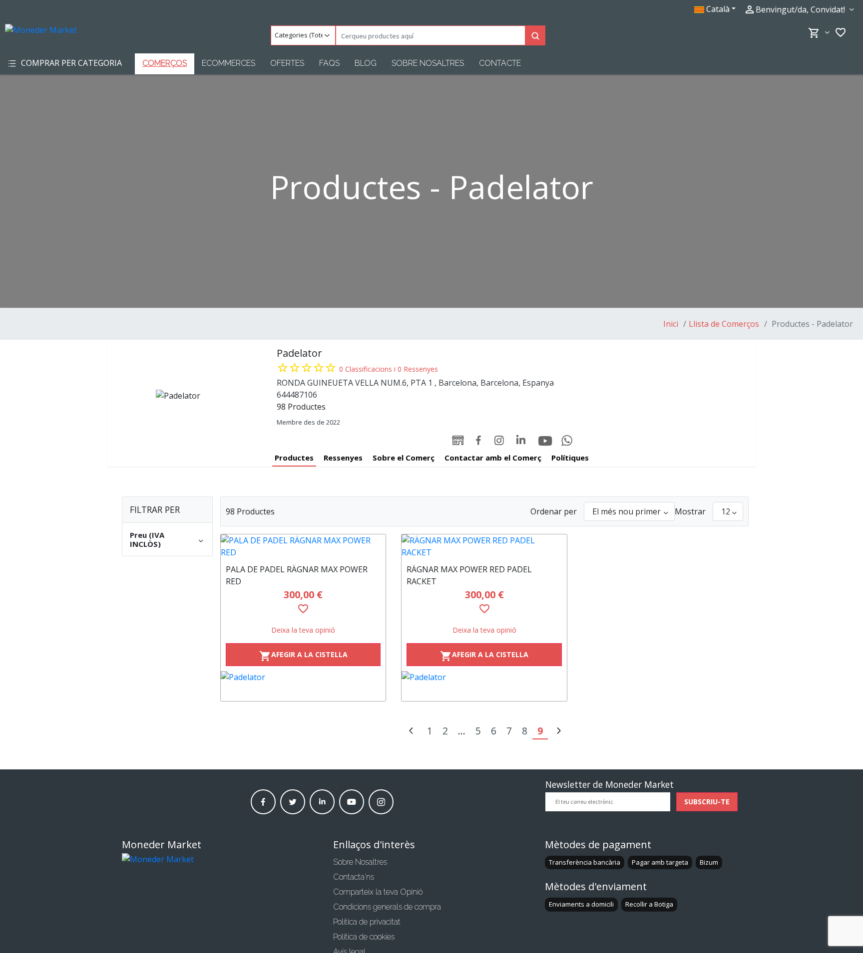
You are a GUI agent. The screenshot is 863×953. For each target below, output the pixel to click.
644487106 (297, 394)
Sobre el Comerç (403, 458)
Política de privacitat (367, 922)
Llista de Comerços (724, 323)
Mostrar (690, 511)
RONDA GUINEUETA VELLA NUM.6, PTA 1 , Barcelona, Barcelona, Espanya (415, 382)
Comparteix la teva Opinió (378, 892)
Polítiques (570, 458)
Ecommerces (228, 63)
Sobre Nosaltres (428, 63)
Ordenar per (553, 511)
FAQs (329, 63)
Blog (366, 63)
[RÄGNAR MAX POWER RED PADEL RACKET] (484, 546)
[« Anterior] (411, 731)
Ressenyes (343, 458)
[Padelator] (303, 686)
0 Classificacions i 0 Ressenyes (388, 369)
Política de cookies (364, 937)
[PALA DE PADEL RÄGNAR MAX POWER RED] (303, 546)
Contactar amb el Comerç (492, 458)
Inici (670, 323)
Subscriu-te (707, 801)
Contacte (500, 63)
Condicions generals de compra (387, 907)
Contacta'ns (353, 877)
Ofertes (287, 63)
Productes (294, 458)
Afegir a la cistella (303, 656)
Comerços (164, 63)
